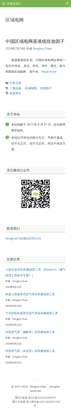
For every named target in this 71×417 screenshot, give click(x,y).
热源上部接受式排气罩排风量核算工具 (30, 294)
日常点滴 (15, 83)
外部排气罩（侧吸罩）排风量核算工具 (30, 332)
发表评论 (15, 93)
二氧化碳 (15, 88)
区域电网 (31, 88)
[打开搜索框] (67, 3)
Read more (49, 72)
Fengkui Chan (38, 386)
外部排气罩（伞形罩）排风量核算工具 (30, 351)
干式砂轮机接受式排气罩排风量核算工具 (31, 313)
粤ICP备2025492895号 (42, 397)
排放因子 (46, 88)
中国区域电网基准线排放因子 (35, 41)
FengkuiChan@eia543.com (23, 238)
